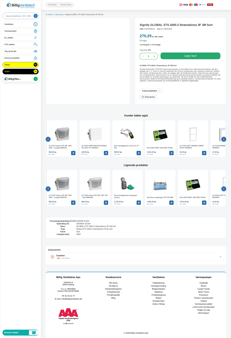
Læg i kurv (190, 55)
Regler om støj (203, 310)
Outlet (7, 71)
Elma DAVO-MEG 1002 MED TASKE (160, 148)
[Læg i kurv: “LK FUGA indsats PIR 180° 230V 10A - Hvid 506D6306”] (106, 202)
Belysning (59, 14)
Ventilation (8, 24)
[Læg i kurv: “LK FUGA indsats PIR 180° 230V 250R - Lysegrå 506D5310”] (73, 153)
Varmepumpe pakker (203, 304)
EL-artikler (8, 38)
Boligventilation (158, 289)
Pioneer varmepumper (203, 298)
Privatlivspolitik (113, 295)
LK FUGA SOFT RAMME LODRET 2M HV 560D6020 (192, 147)
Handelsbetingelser (113, 289)
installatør (203, 283)
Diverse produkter (12, 58)
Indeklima (158, 292)
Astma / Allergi (158, 304)
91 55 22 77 (70, 296)
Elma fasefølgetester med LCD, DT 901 (126, 147)
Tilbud (7, 65)
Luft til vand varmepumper (204, 307)
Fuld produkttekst (149, 91)
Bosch (203, 286)
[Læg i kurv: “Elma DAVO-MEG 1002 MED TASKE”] (171, 153)
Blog (113, 298)
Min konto (113, 283)
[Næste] (223, 139)
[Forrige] (48, 139)
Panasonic (203, 295)
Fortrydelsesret (113, 292)
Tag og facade (10, 51)
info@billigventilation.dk (71, 299)
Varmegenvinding (158, 286)
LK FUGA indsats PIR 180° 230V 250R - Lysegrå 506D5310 (60, 147)
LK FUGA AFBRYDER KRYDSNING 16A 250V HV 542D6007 (94, 147)
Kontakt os (113, 286)
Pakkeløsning (158, 283)
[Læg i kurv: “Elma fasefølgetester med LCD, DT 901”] (139, 153)
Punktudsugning (159, 295)
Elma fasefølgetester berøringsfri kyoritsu (125, 196)
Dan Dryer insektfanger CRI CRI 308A (160, 197)
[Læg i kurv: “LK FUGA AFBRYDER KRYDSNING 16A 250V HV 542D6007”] (106, 153)
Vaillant (203, 301)
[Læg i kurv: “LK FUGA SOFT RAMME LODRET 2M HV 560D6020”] (204, 153)
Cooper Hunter (203, 289)
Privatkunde (52, 5)
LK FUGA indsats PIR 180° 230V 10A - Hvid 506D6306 (94, 196)
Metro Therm (203, 292)
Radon (158, 298)
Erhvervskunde (66, 5)
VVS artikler (9, 44)
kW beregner (203, 313)
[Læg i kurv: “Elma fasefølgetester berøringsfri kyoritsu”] (139, 202)
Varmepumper (10, 31)
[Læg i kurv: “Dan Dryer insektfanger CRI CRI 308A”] (171, 202)
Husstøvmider (158, 301)
